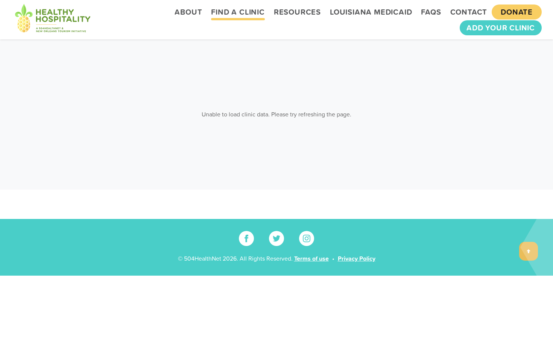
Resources (297, 12)
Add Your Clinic (500, 27)
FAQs (431, 12)
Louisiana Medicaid (371, 12)
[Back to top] (528, 251)
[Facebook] (246, 238)
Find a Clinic (237, 12)
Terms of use (311, 258)
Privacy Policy (356, 258)
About (188, 12)
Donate (517, 12)
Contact (469, 12)
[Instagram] (306, 238)
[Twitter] (276, 238)
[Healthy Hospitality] (52, 20)
